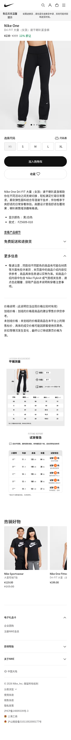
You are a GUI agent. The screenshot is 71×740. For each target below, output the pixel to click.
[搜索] (43, 5)
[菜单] (64, 5)
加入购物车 (35, 161)
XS (10, 146)
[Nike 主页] (9, 5)
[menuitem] (11, 689)
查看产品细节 (12, 232)
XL (61, 146)
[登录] (50, 5)
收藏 (33, 174)
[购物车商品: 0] (57, 5)
